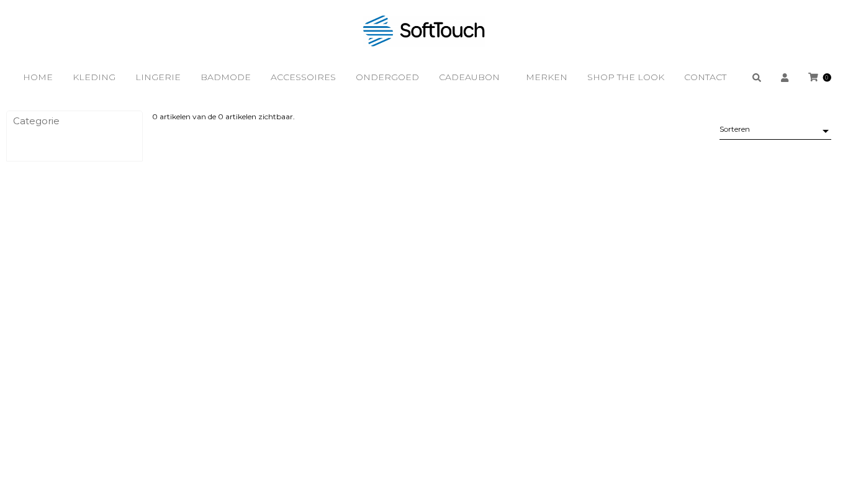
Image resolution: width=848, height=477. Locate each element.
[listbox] (775, 131)
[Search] (756, 77)
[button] (74, 121)
